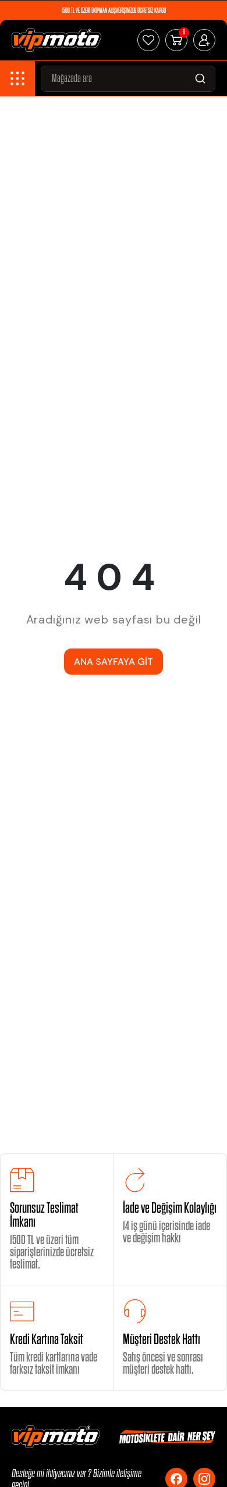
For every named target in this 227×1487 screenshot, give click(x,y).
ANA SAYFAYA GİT (113, 661)
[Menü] (17, 78)
